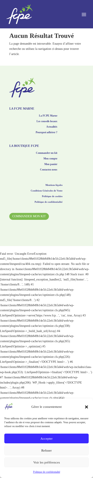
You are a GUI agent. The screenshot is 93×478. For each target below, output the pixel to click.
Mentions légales (54, 185)
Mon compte (50, 159)
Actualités (51, 127)
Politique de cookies (52, 197)
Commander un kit (46, 153)
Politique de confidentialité (46, 471)
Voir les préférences (46, 462)
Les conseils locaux (47, 122)
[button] (86, 407)
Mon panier (50, 165)
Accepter (46, 438)
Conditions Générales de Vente (47, 191)
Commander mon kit (29, 216)
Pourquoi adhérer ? (46, 133)
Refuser (46, 450)
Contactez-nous (48, 170)
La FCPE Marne (48, 116)
